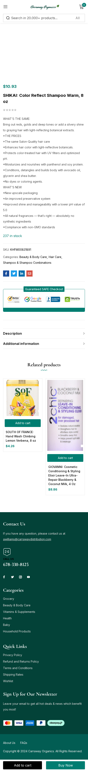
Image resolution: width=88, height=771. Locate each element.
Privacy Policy (12, 655)
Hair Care (55, 257)
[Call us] (7, 552)
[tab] (44, 333)
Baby (6, 625)
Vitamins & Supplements (19, 611)
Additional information (21, 344)
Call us (8, 558)
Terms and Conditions (18, 668)
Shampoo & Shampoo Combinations (27, 262)
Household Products (17, 631)
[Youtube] (28, 577)
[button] (44, 289)
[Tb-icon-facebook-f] (4, 577)
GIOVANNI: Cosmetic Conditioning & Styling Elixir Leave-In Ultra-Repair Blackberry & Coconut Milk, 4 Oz (64, 475)
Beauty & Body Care (33, 257)
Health (7, 618)
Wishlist (8, 681)
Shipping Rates (13, 674)
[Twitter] (12, 577)
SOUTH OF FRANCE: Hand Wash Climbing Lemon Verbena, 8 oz (21, 436)
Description (12, 333)
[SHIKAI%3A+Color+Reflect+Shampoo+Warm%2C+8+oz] (14, 273)
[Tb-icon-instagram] (20, 577)
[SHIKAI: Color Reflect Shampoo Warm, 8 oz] (6, 273)
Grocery (8, 598)
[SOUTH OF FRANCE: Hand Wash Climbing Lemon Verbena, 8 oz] (23, 398)
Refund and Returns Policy (21, 661)
